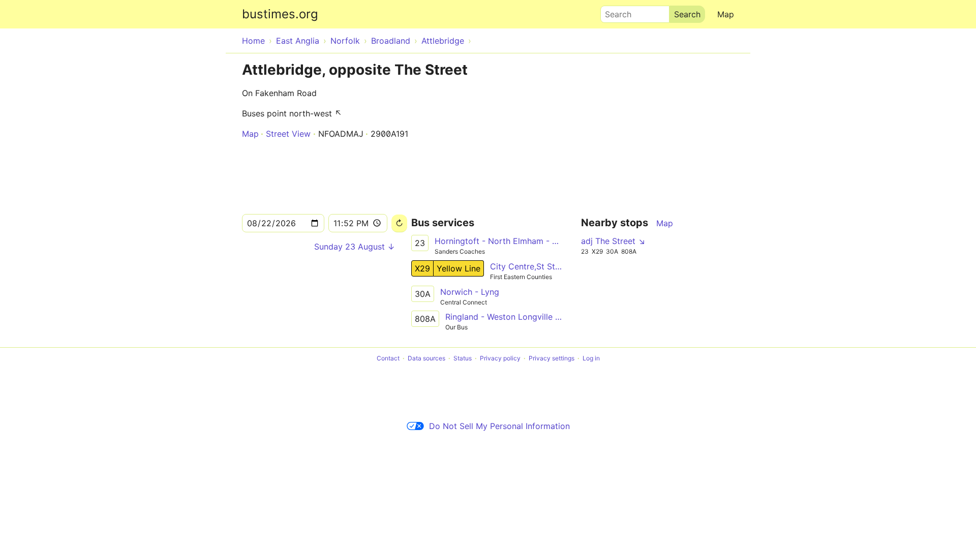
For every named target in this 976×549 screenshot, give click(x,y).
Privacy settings (551, 358)
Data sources (426, 358)
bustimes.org (280, 14)
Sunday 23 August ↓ (354, 246)
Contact (388, 358)
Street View (288, 134)
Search (613, 12)
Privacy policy (500, 358)
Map (725, 14)
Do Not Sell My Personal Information (499, 426)
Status (462, 358)
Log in (591, 358)
